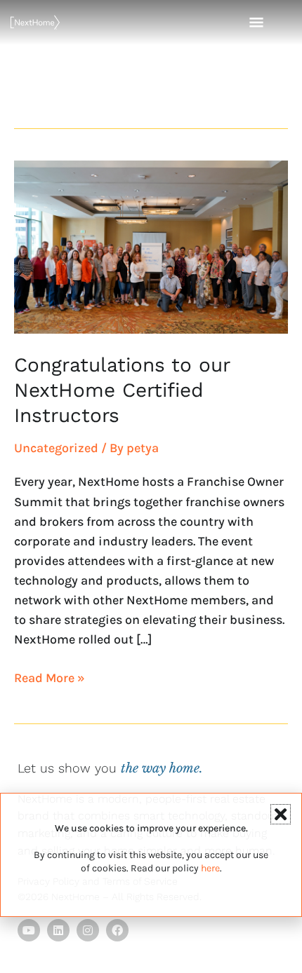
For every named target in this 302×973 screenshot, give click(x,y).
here (210, 868)
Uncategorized (56, 448)
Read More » (49, 677)
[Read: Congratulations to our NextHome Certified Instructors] (151, 246)
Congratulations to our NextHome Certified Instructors (122, 390)
